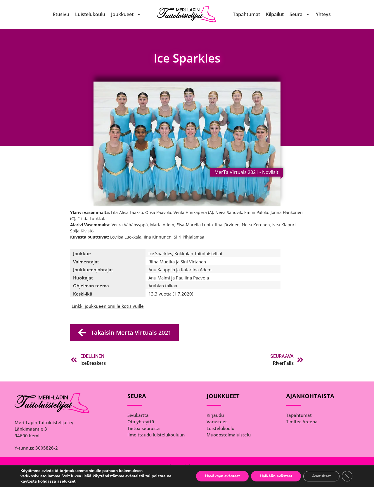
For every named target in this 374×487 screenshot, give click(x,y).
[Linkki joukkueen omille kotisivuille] (107, 306)
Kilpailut (275, 14)
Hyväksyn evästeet (222, 476)
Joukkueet (122, 14)
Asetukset (321, 476)
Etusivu (61, 14)
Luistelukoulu (90, 14)
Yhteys (323, 14)
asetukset (66, 481)
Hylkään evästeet (276, 476)
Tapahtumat (246, 14)
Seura (296, 14)
